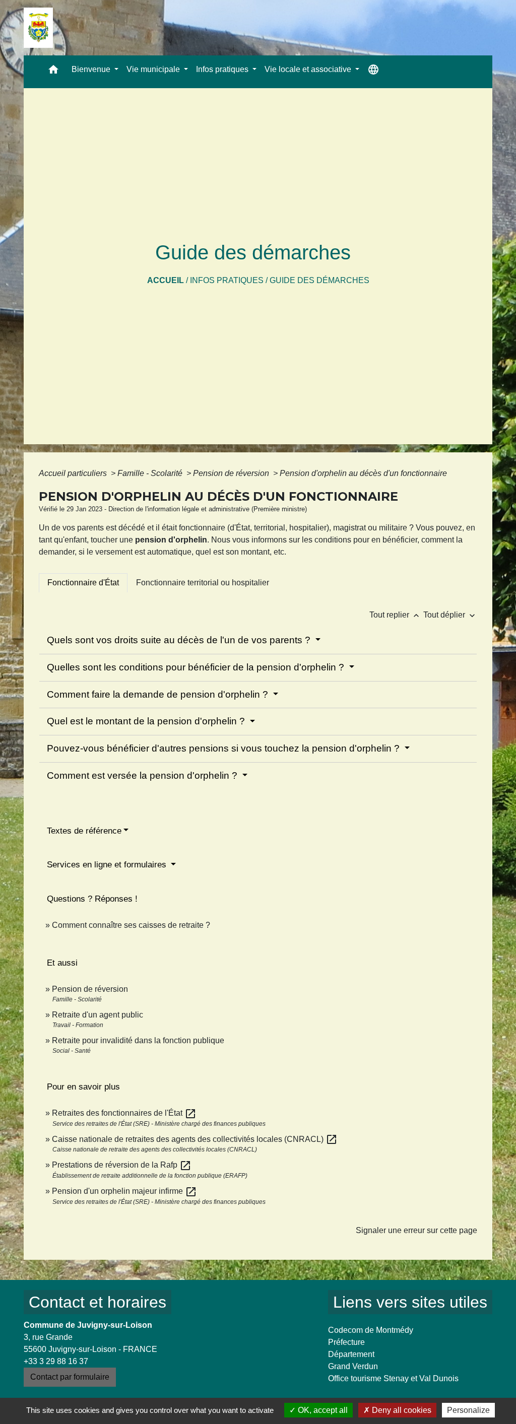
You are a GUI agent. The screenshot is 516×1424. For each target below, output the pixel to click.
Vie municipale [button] (154, 69)
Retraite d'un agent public (97, 1014)
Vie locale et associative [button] (309, 69)
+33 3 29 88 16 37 (56, 1361)
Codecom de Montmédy (370, 1330)
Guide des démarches (319, 280)
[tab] (83, 582)
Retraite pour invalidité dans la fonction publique (138, 1040)
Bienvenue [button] (92, 69)
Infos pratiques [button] (223, 69)
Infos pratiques (227, 280)
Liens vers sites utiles (410, 1302)
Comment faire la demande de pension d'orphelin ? (159, 694)
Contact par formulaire (69, 1377)
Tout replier (395, 615)
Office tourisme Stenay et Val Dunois (393, 1378)
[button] (53, 71)
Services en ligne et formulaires (108, 864)
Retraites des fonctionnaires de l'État (124, 1113)
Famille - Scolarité (150, 473)
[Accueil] (38, 27)
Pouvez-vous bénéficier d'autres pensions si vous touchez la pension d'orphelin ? (224, 748)
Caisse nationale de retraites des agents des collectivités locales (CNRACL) (195, 1139)
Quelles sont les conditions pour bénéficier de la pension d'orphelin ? (197, 667)
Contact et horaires (97, 1302)
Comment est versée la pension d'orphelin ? (143, 775)
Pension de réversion (232, 473)
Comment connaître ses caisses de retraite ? (131, 925)
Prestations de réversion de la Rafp (121, 1165)
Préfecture (346, 1342)
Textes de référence (84, 831)
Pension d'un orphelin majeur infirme (124, 1191)
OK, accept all (322, 1410)
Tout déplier (450, 615)
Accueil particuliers (74, 473)
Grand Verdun (353, 1366)
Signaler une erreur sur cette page (416, 1230)
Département (351, 1354)
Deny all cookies (400, 1410)
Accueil (165, 280)
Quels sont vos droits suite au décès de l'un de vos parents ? (180, 640)
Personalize (468, 1410)
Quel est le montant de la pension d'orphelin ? (147, 721)
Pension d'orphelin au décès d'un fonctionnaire (363, 473)
